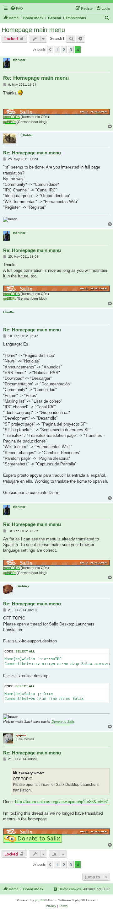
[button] (50, 49)
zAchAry (22, 586)
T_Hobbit (26, 135)
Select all (25, 651)
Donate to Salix (62, 721)
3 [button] (71, 49)
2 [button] (64, 49)
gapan (21, 735)
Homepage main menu (33, 29)
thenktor (19, 60)
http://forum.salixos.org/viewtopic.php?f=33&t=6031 (62, 801)
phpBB (40, 900)
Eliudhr (8, 312)
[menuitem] (16, 8)
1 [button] (57, 49)
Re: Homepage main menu (36, 78)
